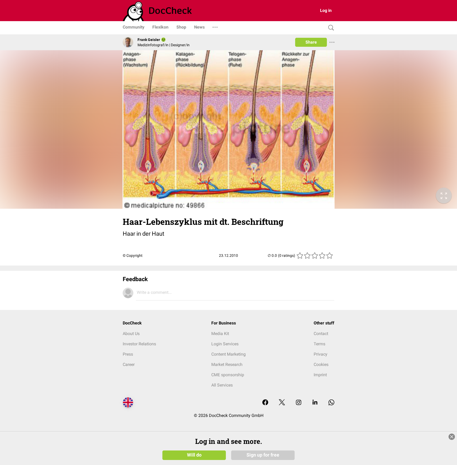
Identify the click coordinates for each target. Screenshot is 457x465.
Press (128, 354)
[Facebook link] (265, 402)
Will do (194, 455)
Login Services (225, 343)
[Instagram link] (298, 402)
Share (311, 42)
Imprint (320, 374)
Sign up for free (262, 455)
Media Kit (220, 333)
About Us (131, 333)
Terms (319, 343)
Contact (321, 333)
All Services (222, 385)
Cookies (321, 364)
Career (129, 364)
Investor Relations (139, 343)
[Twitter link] (282, 402)
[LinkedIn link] (315, 402)
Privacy (320, 354)
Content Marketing (228, 354)
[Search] (329, 28)
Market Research (227, 364)
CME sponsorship (227, 374)
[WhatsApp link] (331, 402)
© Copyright (133, 255)
